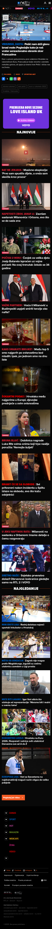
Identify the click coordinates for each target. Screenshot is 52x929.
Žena (12, 845)
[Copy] (19, 78)
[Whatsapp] (11, 78)
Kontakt (7, 885)
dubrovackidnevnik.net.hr (13, 914)
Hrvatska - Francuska (10, 91)
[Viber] (15, 78)
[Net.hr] (18, 892)
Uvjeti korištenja (32, 875)
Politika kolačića (10, 880)
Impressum (8, 875)
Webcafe (14, 838)
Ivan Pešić (22, 86)
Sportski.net (30, 74)
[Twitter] (7, 78)
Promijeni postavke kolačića (22, 885)
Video (12, 851)
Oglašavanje (19, 875)
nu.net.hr (38, 914)
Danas (12, 813)
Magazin (14, 832)
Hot (11, 825)
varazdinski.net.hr (10, 911)
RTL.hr (6, 900)
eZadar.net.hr (28, 914)
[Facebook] (3, 78)
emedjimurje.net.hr (11, 908)
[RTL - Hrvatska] (8, 892)
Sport (12, 819)
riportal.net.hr (23, 911)
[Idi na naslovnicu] (24, 5)
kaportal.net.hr (32, 908)
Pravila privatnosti (24, 880)
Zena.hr (12, 900)
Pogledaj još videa (11, 797)
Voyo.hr (19, 900)
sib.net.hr (22, 908)
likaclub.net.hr (9, 917)
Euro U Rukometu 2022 (37, 86)
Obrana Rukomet (9, 86)
